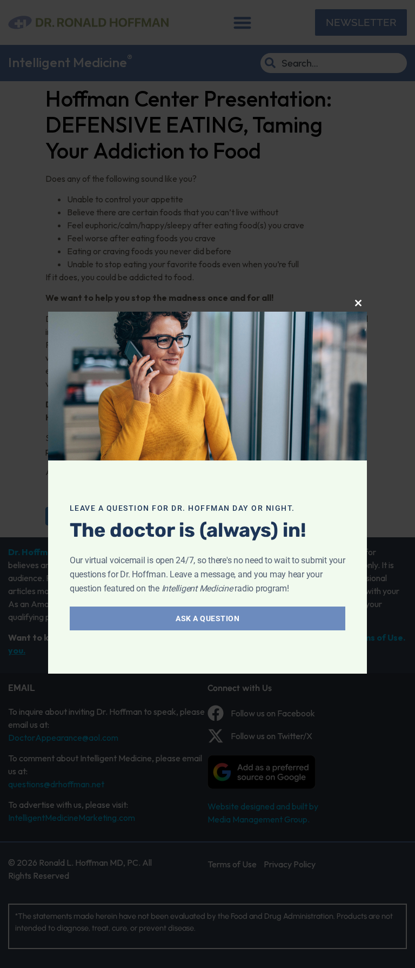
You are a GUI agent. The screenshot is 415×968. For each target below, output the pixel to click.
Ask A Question (207, 618)
